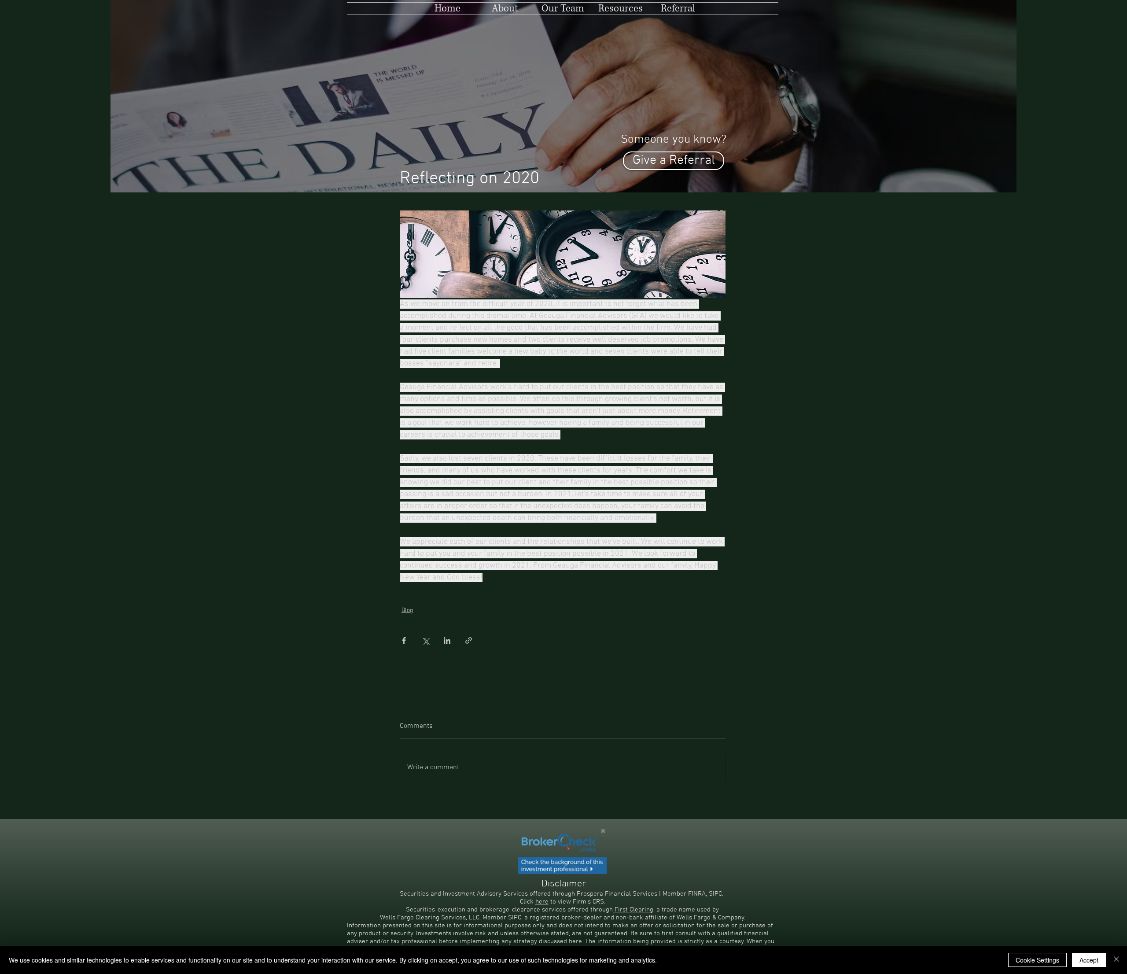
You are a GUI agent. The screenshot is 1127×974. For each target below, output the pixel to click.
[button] (620, 9)
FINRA (697, 894)
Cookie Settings (1037, 960)
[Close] (1116, 960)
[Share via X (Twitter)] (425, 640)
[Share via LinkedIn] (447, 640)
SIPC (715, 894)
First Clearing (633, 910)
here (542, 902)
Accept (1088, 960)
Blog (407, 610)
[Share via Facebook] (404, 640)
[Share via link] (468, 640)
